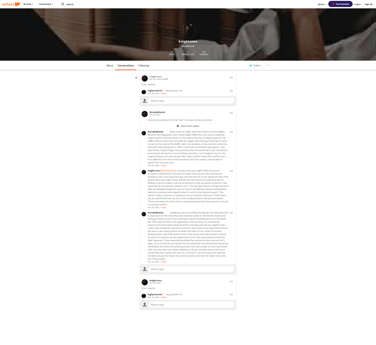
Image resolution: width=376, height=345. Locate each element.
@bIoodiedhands (168, 170)
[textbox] (192, 101)
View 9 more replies (189, 126)
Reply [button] (163, 93)
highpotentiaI (155, 90)
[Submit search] (63, 4)
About (109, 65)
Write (321, 4)
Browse (28, 3)
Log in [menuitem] (357, 4)
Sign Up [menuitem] (368, 4)
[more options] (231, 77)
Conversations (126, 65)
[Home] (11, 4)
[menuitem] (255, 65)
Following (143, 65)
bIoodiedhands (157, 112)
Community (45, 3)
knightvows (154, 170)
